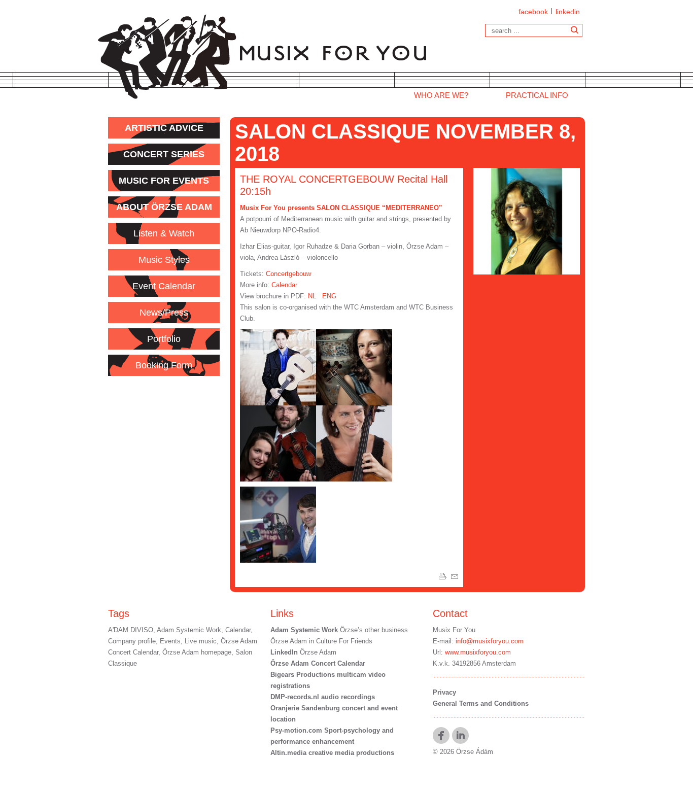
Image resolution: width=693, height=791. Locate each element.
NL (312, 296)
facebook (533, 12)
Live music (201, 641)
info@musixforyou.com (490, 641)
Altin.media (288, 752)
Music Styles (164, 260)
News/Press (164, 312)
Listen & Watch (163, 233)
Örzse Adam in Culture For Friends (321, 641)
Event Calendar (163, 286)
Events (170, 641)
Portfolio (164, 339)
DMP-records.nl (294, 697)
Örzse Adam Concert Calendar (317, 663)
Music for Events (164, 181)
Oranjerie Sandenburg (306, 708)
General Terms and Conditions (481, 703)
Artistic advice (164, 128)
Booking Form (163, 365)
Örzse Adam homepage (196, 652)
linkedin (568, 12)
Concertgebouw (288, 274)
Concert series (163, 154)
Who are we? (441, 95)
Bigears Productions (302, 674)
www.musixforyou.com (478, 652)
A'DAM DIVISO (130, 630)
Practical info (537, 95)
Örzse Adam (303, 652)
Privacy (444, 692)
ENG (329, 296)
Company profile (132, 641)
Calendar (284, 285)
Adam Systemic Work (189, 630)
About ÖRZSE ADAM (164, 207)
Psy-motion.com (296, 730)
